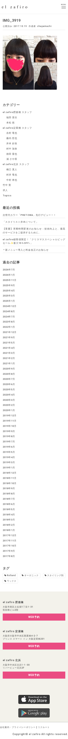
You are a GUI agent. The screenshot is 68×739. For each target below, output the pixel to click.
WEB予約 (34, 617)
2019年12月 (10, 415)
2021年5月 (9, 342)
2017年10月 (10, 545)
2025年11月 (10, 280)
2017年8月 (9, 556)
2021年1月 (9, 363)
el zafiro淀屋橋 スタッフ (17, 128)
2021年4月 (9, 348)
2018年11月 (10, 478)
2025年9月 (9, 285)
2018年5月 (9, 509)
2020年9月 (9, 368)
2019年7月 (9, 441)
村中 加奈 (11, 148)
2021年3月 (9, 353)
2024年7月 (9, 316)
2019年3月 (9, 462)
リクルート (44, 727)
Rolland (11, 575)
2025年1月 (9, 301)
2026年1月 (9, 275)
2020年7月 (9, 379)
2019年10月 (10, 426)
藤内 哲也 (11, 138)
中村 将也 (11, 180)
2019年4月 (9, 457)
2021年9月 (9, 337)
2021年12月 (10, 332)
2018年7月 (9, 498)
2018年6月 (9, 504)
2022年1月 (9, 327)
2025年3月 (9, 295)
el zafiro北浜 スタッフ (16, 164)
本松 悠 (10, 122)
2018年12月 (10, 472)
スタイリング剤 (55, 575)
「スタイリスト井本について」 (20, 222)
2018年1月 (9, 530)
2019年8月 (9, 436)
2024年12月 (10, 306)
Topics (7, 195)
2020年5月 (9, 389)
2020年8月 (9, 374)
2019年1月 (9, 467)
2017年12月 (10, 535)
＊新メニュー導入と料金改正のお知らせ (26, 250)
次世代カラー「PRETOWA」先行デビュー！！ (29, 215)
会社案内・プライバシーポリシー (18, 727)
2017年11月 (10, 540)
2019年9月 (9, 431)
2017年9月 (9, 551)
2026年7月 (9, 269)
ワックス (11, 581)
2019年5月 (9, 452)
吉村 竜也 (11, 133)
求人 (5, 190)
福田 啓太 (11, 117)
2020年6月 (9, 384)
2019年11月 (10, 420)
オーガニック (31, 575)
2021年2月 (9, 358)
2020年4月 (9, 394)
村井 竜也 (11, 174)
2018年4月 (9, 514)
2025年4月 (9, 290)
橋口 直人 (11, 169)
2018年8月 (9, 493)
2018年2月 (9, 525)
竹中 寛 (7, 185)
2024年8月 (9, 311)
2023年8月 (9, 321)
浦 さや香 (11, 159)
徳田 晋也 (11, 154)
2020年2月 (9, 405)
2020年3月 (9, 400)
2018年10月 (10, 483)
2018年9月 (9, 488)
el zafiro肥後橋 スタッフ (17, 112)
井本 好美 (11, 143)
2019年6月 (9, 446)
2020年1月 (9, 410)
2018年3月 (9, 519)
